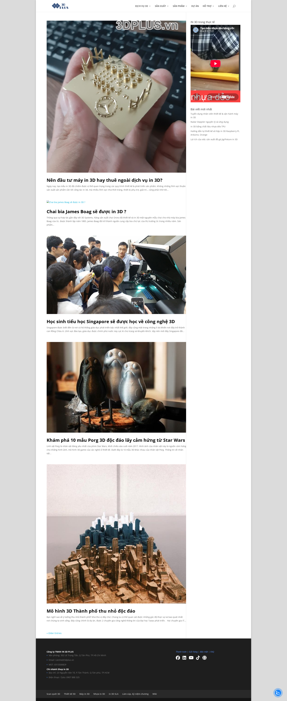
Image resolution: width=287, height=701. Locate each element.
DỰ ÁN (195, 6)
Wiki (154, 693)
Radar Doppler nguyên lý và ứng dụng (210, 121)
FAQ (212, 651)
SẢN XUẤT (160, 6)
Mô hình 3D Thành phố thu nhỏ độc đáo (91, 611)
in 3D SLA (113, 693)
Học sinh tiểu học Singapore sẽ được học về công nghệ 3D (111, 321)
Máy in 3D (84, 693)
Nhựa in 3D (99, 693)
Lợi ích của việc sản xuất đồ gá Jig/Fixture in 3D (214, 139)
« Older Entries (54, 633)
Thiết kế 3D (69, 693)
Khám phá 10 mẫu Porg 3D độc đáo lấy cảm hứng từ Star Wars (116, 440)
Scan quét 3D (53, 693)
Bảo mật (204, 651)
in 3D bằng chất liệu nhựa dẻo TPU (208, 126)
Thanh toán (181, 651)
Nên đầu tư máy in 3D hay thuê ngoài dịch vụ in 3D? (104, 180)
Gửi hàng (193, 651)
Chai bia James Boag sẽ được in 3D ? (86, 211)
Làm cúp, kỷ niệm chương (135, 693)
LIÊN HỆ (222, 6)
